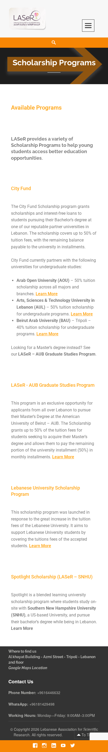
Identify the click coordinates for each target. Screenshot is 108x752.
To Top (87, 734)
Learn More (47, 293)
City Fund (21, 188)
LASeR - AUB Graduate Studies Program (53, 385)
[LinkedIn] (53, 745)
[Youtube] (63, 745)
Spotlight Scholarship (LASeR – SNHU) (52, 576)
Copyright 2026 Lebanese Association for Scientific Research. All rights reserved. (56, 732)
